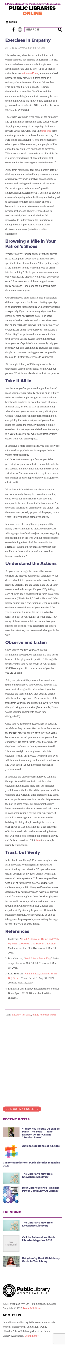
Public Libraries (32, 11)
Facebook (13, 29)
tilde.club (46, 130)
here (38, 840)
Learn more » (32, 1335)
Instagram (20, 29)
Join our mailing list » (22, 1109)
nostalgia (26, 1014)
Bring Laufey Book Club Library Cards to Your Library (41, 1260)
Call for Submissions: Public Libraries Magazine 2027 (31, 1164)
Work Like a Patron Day (37, 958)
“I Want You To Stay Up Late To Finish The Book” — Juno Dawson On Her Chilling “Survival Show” (41, 1133)
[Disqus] (32, 1061)
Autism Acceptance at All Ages (41, 1146)
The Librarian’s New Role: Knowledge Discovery (37, 1175)
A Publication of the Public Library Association (32, 4)
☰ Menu (11, 22)
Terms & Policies (32, 1308)
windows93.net (30, 73)
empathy (16, 1014)
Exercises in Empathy (28, 40)
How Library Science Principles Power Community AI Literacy (41, 1189)
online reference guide (44, 1014)
